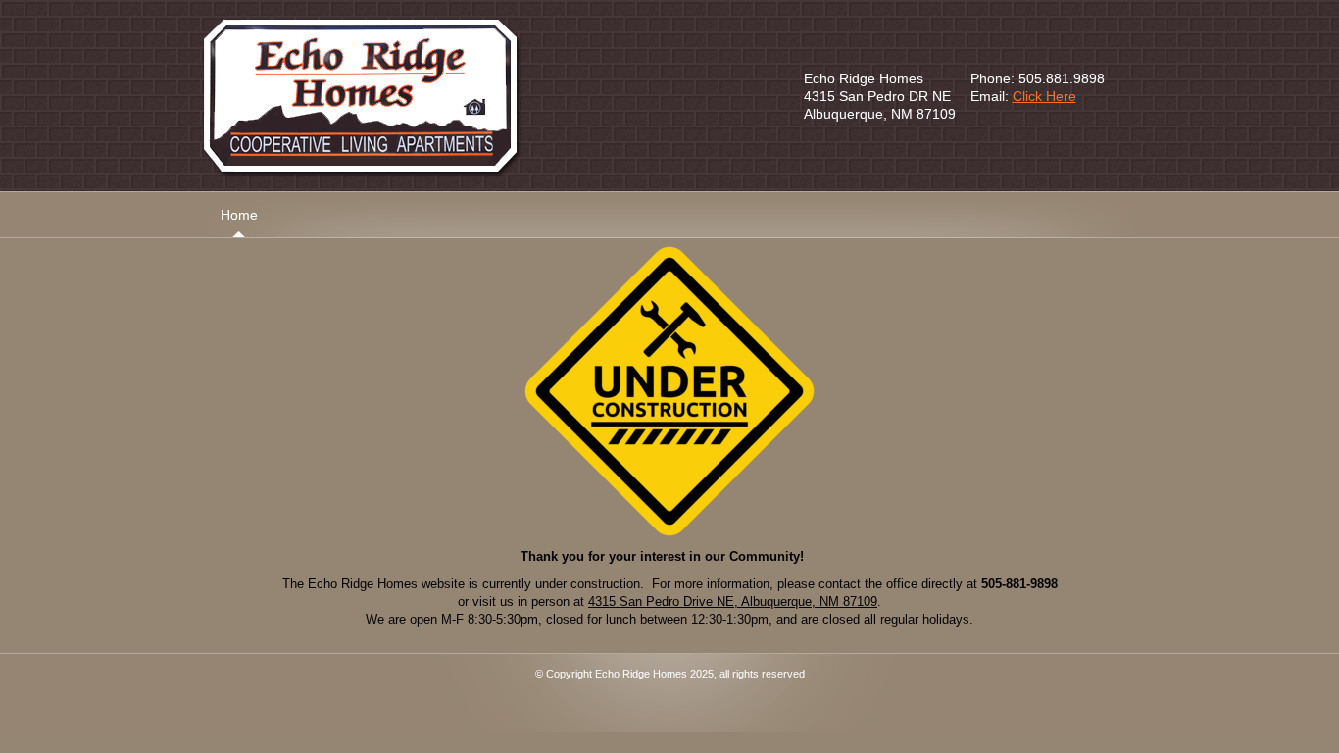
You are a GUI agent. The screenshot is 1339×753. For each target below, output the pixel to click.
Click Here (1044, 96)
